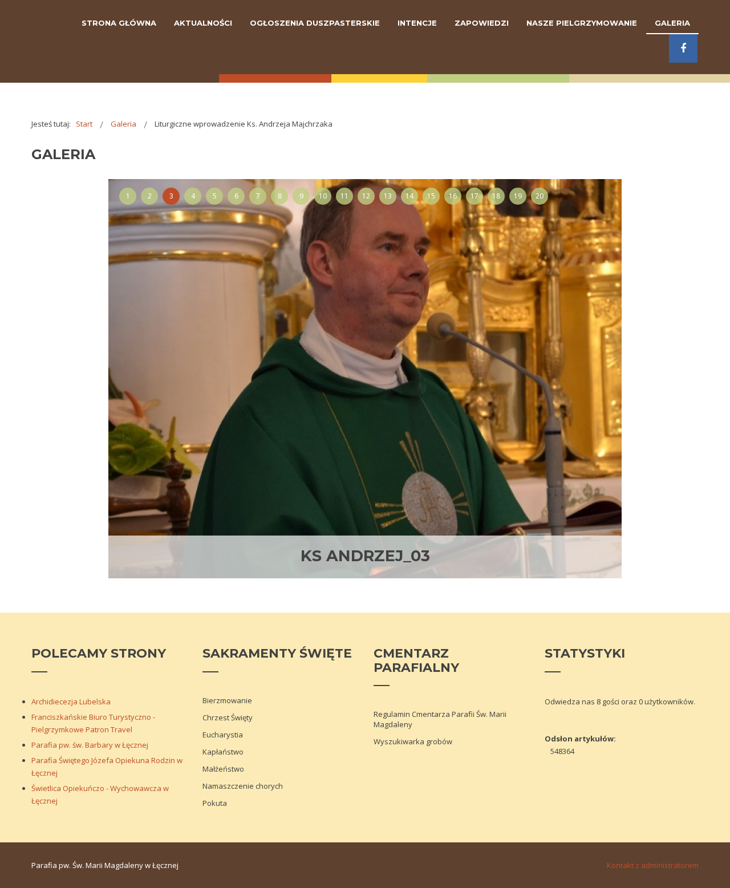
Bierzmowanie (227, 700)
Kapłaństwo (223, 752)
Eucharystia (222, 734)
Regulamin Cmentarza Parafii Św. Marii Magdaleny (440, 719)
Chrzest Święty (227, 717)
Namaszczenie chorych (242, 786)
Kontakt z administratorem (653, 865)
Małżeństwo (223, 769)
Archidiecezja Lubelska (71, 701)
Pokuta (214, 803)
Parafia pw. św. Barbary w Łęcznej (89, 745)
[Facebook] (683, 48)
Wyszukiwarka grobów (413, 741)
